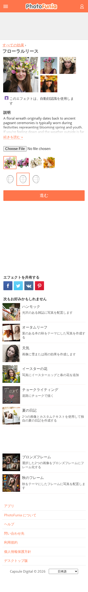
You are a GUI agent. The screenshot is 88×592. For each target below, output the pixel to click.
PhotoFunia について (20, 515)
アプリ (9, 506)
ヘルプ (9, 524)
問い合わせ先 (14, 533)
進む (44, 195)
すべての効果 (13, 45)
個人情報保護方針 (17, 551)
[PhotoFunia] (43, 6)
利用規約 (11, 542)
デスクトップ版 (16, 560)
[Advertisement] (44, 26)
